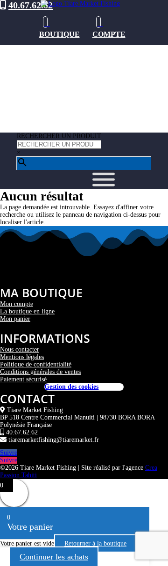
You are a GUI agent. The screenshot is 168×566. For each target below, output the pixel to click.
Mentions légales (22, 356)
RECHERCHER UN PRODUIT (59, 136)
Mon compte (16, 303)
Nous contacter (19, 349)
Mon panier (15, 318)
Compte (109, 34)
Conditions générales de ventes (40, 371)
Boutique (59, 34)
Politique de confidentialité (35, 364)
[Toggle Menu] (103, 179)
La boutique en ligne (27, 311)
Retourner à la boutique (95, 543)
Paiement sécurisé (23, 379)
